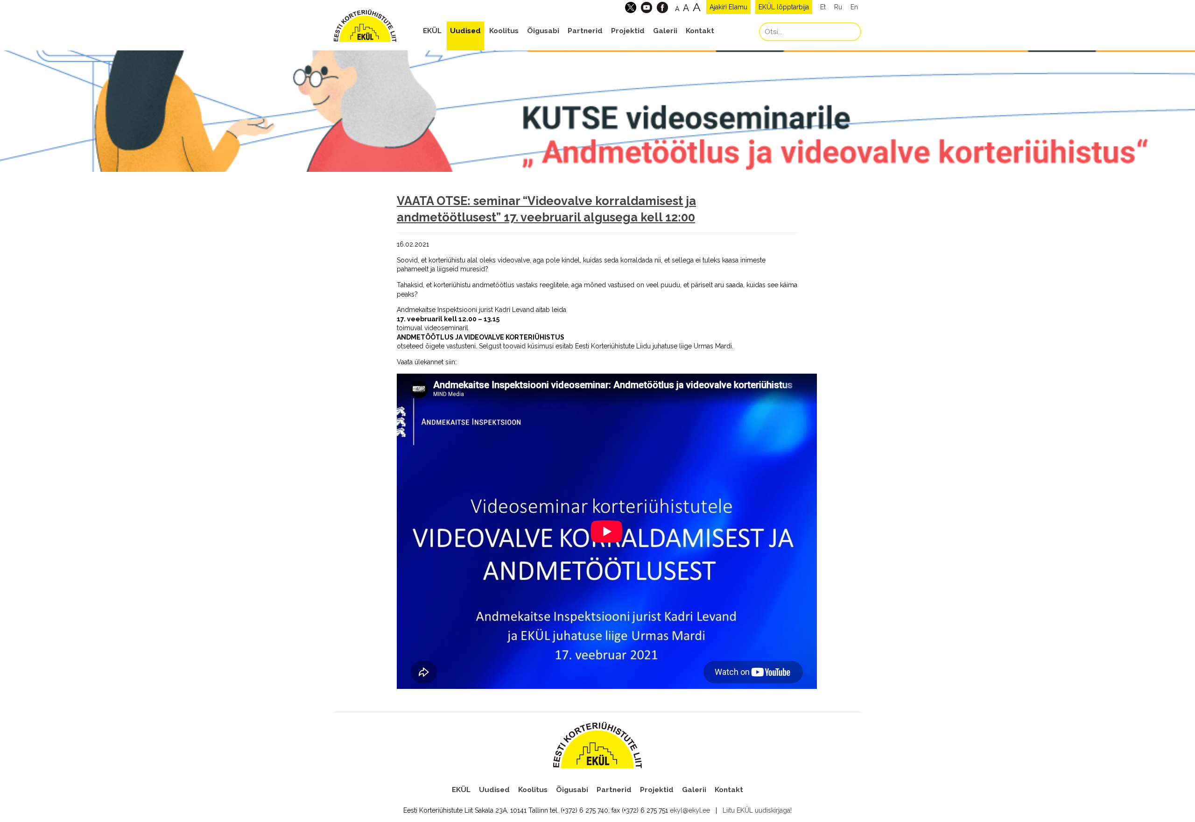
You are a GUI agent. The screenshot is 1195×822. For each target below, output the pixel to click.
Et (823, 7)
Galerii (665, 31)
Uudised (465, 31)
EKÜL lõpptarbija (784, 7)
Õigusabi (543, 31)
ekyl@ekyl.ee (690, 810)
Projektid (628, 31)
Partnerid (585, 31)
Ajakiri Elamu (728, 7)
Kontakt (700, 31)
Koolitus (504, 31)
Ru (838, 7)
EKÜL (432, 31)
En (854, 7)
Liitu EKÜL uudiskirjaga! (757, 810)
